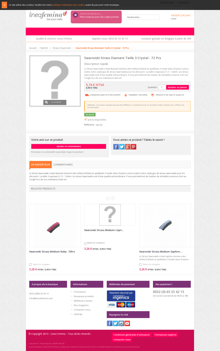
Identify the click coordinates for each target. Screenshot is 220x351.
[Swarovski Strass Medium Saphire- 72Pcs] (165, 225)
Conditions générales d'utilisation (131, 334)
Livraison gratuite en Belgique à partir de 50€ (166, 38)
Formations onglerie (166, 334)
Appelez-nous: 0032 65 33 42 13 (110, 38)
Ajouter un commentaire (69, 146)
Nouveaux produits (84, 296)
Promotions (80, 291)
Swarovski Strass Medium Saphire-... (161, 251)
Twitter (122, 146)
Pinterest (133, 146)
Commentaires (63, 164)
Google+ (127, 146)
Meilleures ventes (83, 300)
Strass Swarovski (62, 47)
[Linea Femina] (48, 15)
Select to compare (41, 264)
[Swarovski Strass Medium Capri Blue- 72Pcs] (110, 215)
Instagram (121, 323)
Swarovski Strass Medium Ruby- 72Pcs (52, 251)
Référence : (89, 124)
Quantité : (153, 87)
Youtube (127, 323)
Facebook (116, 146)
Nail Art (44, 47)
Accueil (32, 47)
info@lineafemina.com (41, 298)
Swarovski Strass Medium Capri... (104, 230)
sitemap (78, 314)
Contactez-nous (82, 309)
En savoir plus (40, 164)
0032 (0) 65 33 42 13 (168, 291)
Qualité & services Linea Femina (54, 38)
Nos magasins (81, 305)
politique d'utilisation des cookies (68, 4)
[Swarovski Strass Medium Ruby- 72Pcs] (55, 225)
